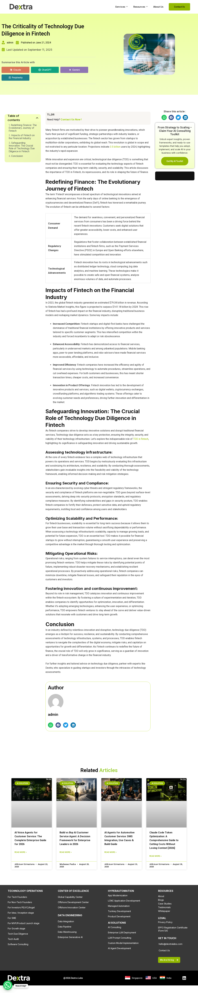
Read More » (21, 852)
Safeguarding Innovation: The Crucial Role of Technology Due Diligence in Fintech (22, 147)
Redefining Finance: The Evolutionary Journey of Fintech (23, 128)
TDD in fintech (140, 438)
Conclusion (17, 156)
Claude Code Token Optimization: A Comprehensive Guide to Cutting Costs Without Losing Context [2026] (164, 840)
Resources (139, 6)
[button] (50, 725)
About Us (158, 6)
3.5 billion (115, 146)
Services (120, 6)
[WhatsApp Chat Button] (7, 985)
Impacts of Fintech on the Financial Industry (22, 137)
